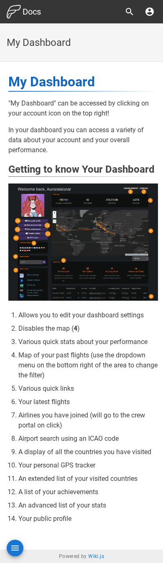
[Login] (150, 12)
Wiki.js (96, 556)
